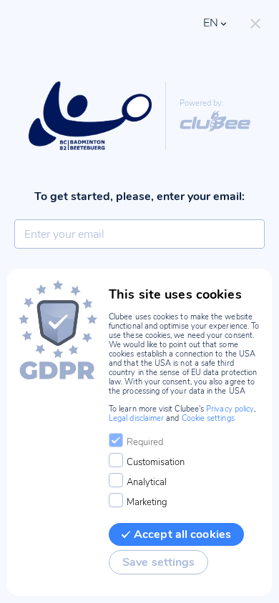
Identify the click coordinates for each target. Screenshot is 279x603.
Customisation (156, 462)
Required (145, 442)
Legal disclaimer (136, 418)
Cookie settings (208, 418)
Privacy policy (230, 409)
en (210, 23)
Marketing (147, 502)
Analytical (147, 482)
